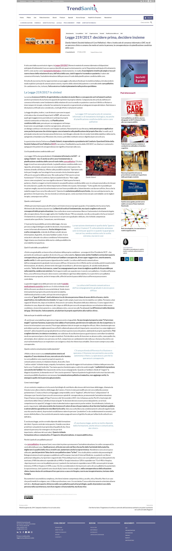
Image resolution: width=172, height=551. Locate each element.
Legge (57, 65)
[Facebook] (146, 1)
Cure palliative (79, 33)
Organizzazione (93, 33)
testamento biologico (52, 71)
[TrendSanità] (86, 8)
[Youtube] (151, 1)
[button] (147, 22)
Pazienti (102, 33)
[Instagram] (153, 1)
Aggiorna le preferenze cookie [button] (25, 538)
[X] (123, 259)
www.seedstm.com (22, 527)
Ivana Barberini (70, 52)
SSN (122, 33)
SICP (54, 144)
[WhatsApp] (132, 259)
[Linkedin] (141, 1)
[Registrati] (134, 73)
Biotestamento (70, 33)
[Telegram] (148, 1)
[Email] (136, 259)
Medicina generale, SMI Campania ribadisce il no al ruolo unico (39, 507)
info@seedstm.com (22, 529)
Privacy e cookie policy (23, 536)
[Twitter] (143, 1)
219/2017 (64, 65)
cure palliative (69, 161)
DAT (86, 33)
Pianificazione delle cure (112, 33)
